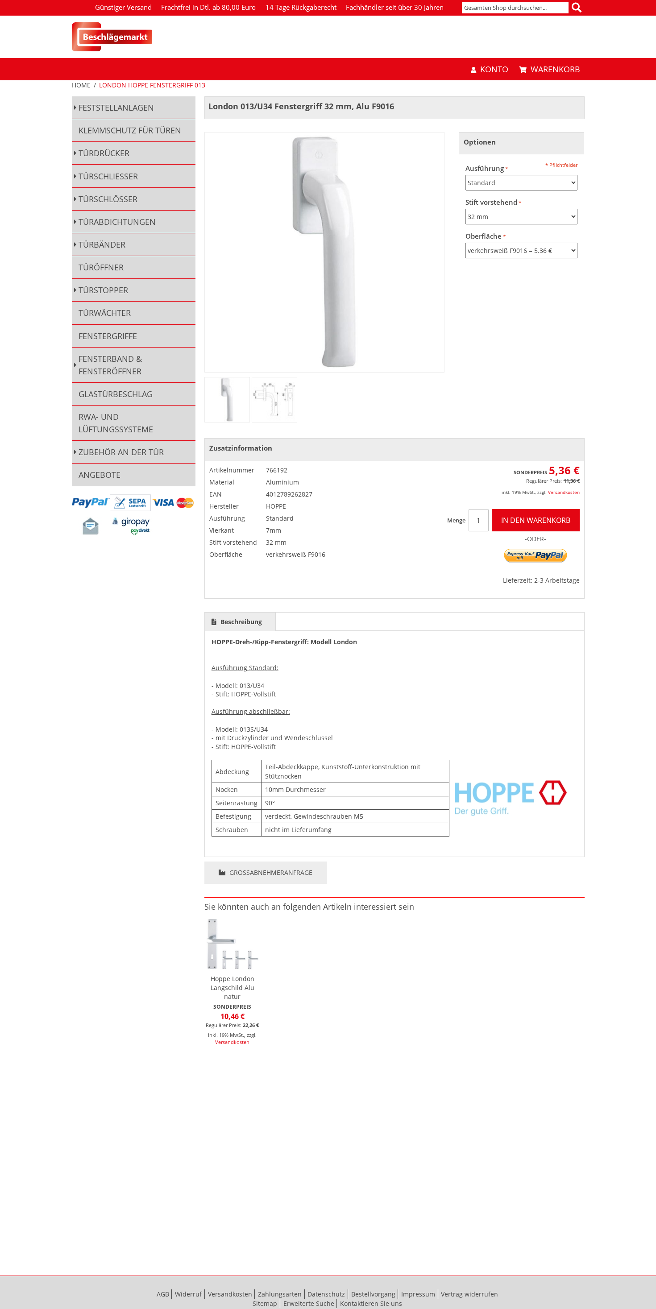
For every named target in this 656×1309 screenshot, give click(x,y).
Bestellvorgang (373, 1294)
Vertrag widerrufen (469, 1294)
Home (81, 85)
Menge (456, 520)
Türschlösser (108, 199)
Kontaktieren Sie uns (371, 1303)
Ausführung (484, 168)
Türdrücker (104, 153)
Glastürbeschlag (116, 394)
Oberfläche (483, 236)
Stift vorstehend (491, 202)
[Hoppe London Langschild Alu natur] (232, 944)
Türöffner (101, 267)
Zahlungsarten (280, 1294)
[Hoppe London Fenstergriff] (227, 400)
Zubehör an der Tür (121, 452)
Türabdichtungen (117, 221)
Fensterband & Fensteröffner (110, 365)
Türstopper (103, 290)
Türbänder (102, 244)
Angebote (99, 474)
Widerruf (188, 1294)
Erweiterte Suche (308, 1303)
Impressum (418, 1294)
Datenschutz (326, 1294)
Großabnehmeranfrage (270, 872)
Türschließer (108, 176)
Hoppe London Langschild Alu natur (232, 987)
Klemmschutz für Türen (130, 130)
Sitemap (265, 1303)
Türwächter (105, 312)
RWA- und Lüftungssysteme (116, 423)
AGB (163, 1294)
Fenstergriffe (108, 336)
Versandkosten (564, 492)
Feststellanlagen (116, 107)
